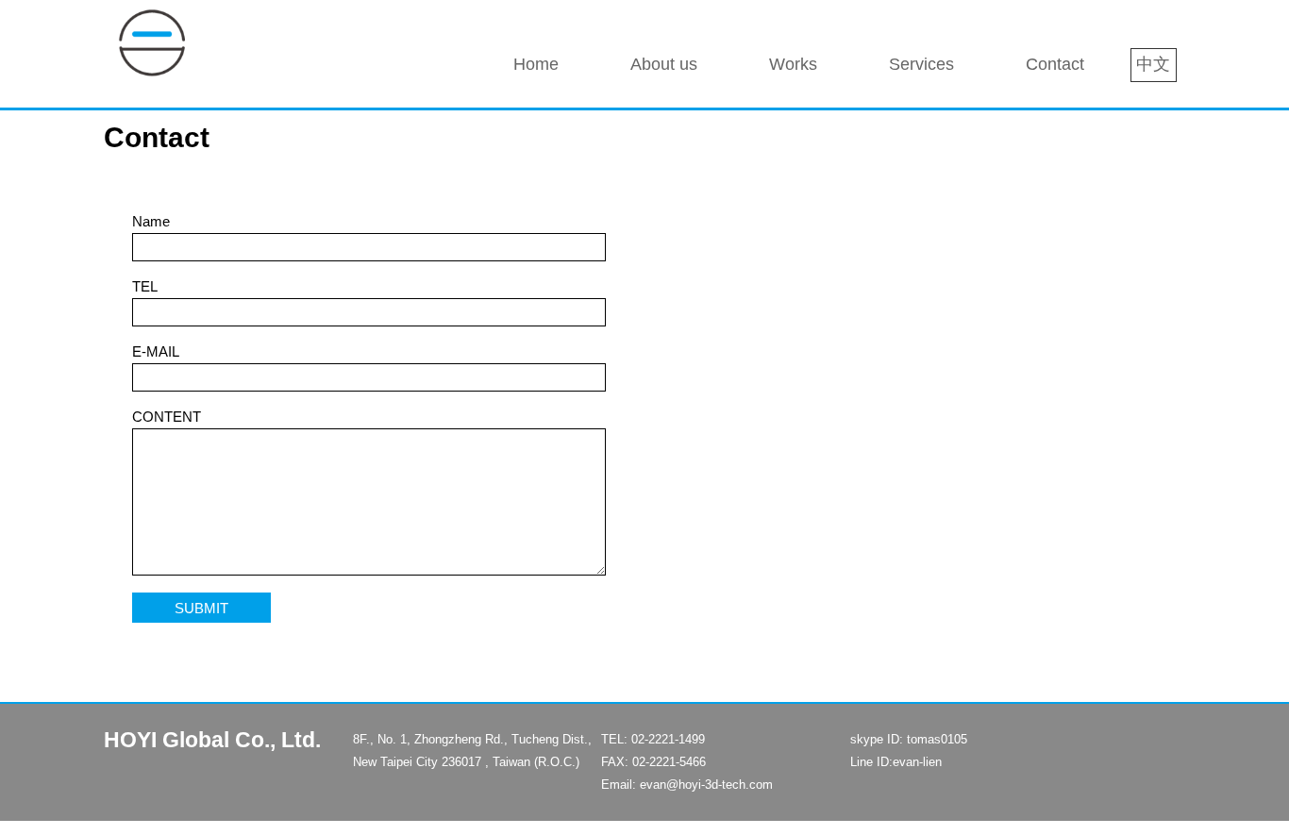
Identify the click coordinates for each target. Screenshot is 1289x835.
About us (663, 64)
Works (793, 64)
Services (921, 64)
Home (536, 64)
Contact (1055, 64)
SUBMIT (201, 607)
